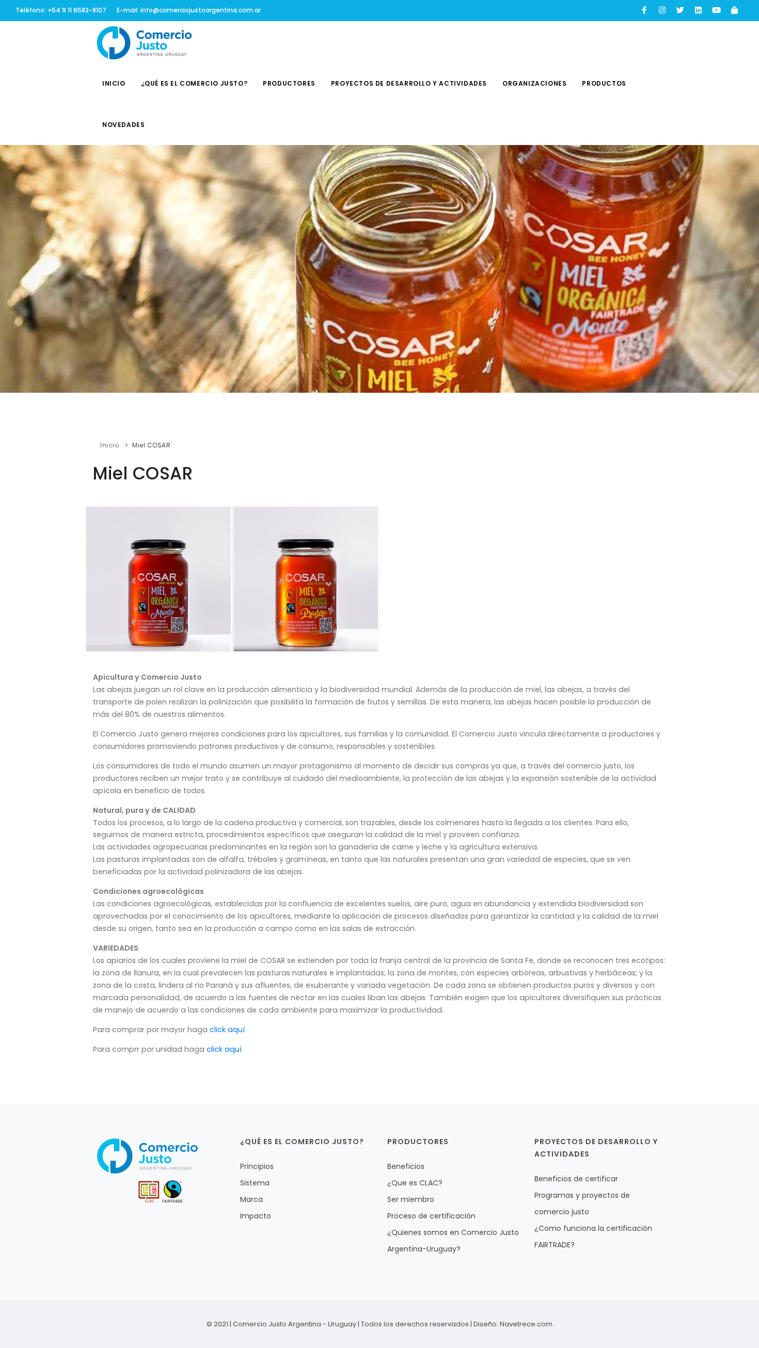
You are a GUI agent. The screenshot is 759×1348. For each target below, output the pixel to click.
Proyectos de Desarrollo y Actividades (409, 83)
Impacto (255, 1216)
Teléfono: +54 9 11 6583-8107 (60, 10)
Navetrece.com (526, 1324)
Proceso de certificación (431, 1216)
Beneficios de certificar (576, 1179)
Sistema (255, 1183)
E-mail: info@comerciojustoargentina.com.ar (189, 10)
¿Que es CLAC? (414, 1183)
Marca (251, 1199)
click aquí (227, 1029)
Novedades (123, 124)
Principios (257, 1166)
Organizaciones (534, 83)
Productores (289, 83)
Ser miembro (410, 1199)
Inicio (113, 83)
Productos (604, 83)
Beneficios (405, 1166)
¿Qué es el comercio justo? (194, 83)
